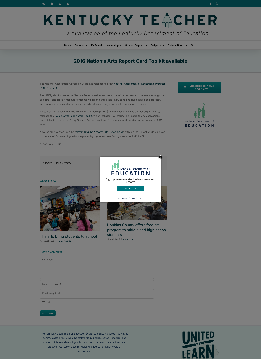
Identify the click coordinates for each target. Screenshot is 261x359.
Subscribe (131, 188)
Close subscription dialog (160, 157)
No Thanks (122, 198)
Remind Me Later (136, 198)
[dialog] (130, 179)
